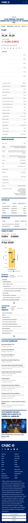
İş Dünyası (16, 466)
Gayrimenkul (4, 475)
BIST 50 (24, 26)
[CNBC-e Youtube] (14, 449)
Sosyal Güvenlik (5, 478)
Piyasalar (3, 454)
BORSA (3, 26)
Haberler (16, 454)
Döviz (2, 458)
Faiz (2, 466)
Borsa (2, 456)
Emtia (2, 464)
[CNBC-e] (5, 2)
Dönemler (20, 276)
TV (2, 471)
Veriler (15, 460)
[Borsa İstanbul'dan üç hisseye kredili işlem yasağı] (14, 426)
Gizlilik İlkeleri (17, 473)
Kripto (2, 462)
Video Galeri (17, 469)
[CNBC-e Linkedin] (11, 449)
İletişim (16, 478)
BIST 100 (17, 26)
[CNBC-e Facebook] (2, 449)
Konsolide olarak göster (13, 276)
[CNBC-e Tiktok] (17, 449)
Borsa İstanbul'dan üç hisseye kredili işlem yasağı (12, 435)
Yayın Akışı (16, 458)
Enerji (15, 462)
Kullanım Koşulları (18, 471)
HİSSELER (14, 17)
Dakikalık (4, 51)
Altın (2, 460)
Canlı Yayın (17, 456)
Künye (15, 475)
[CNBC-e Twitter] (5, 449)
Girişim (16, 464)
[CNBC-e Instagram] (8, 449)
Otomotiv (3, 473)
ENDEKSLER (10, 26)
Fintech (3, 469)
